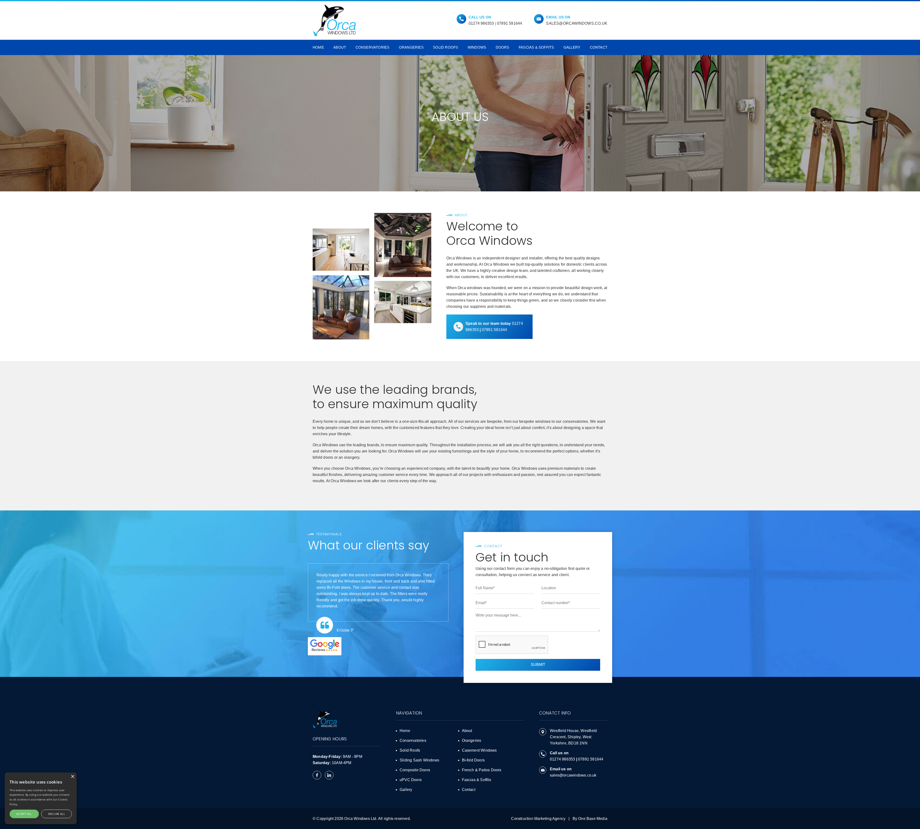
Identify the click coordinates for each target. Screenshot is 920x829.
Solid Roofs (445, 47)
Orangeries (411, 47)
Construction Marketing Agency (538, 819)
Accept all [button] (24, 814)
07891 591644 (509, 23)
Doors (502, 47)
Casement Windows (479, 750)
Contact (598, 47)
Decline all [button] (56, 814)
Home (318, 47)
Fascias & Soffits (536, 47)
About (339, 47)
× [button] (72, 776)
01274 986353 (481, 23)
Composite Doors (415, 770)
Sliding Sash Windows (419, 760)
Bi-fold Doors (473, 760)
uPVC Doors (411, 780)
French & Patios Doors (481, 770)
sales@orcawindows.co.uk (576, 23)
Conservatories (373, 47)
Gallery (572, 47)
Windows (477, 47)
